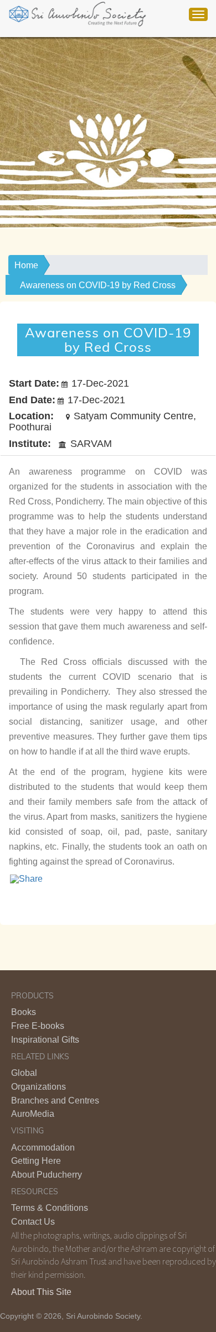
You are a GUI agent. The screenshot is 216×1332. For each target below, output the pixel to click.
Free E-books (37, 1026)
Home (26, 265)
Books (23, 1012)
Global (24, 1073)
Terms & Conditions (49, 1208)
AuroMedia (32, 1113)
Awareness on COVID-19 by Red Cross (98, 285)
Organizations (38, 1086)
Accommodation (43, 1147)
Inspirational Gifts (45, 1039)
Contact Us (33, 1221)
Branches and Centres (55, 1100)
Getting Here (36, 1161)
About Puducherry (46, 1174)
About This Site (41, 1292)
